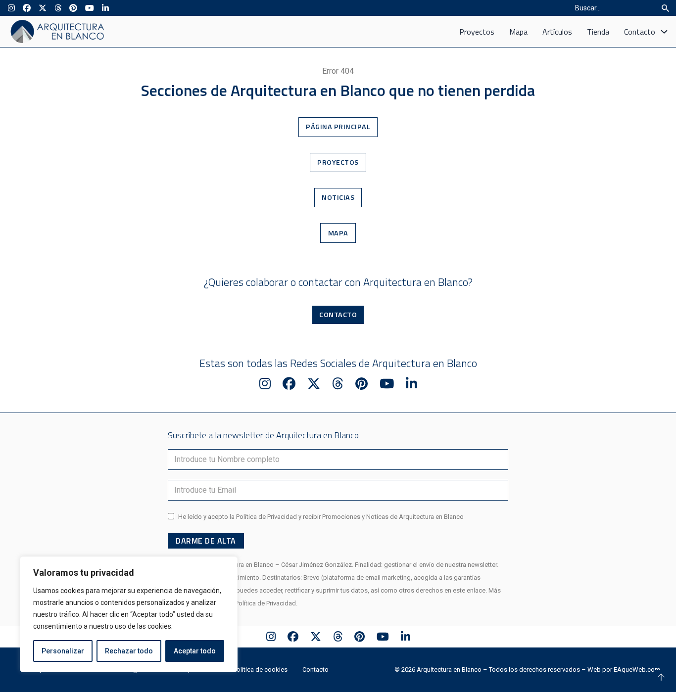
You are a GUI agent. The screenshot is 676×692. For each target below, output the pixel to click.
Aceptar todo (195, 651)
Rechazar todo (129, 651)
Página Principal (338, 126)
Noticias (338, 197)
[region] (129, 614)
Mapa (518, 32)
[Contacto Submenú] (664, 32)
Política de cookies (260, 669)
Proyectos (476, 32)
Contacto (639, 32)
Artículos (557, 32)
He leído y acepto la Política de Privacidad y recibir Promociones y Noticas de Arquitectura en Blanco (321, 516)
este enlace (469, 590)
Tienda (598, 32)
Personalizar (63, 651)
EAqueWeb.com (637, 669)
